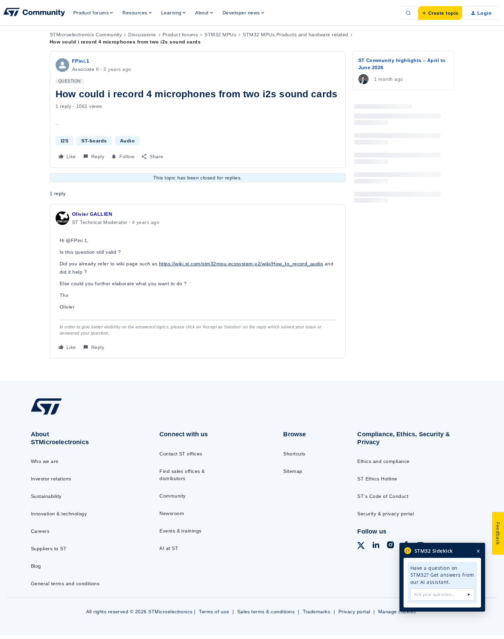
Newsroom (171, 513)
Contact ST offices (180, 453)
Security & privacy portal (385, 513)
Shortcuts (294, 453)
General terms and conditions (65, 583)
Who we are (45, 461)
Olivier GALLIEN (92, 214)
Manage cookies (397, 611)
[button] (440, 13)
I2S (64, 140)
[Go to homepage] (81, 414)
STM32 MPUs (220, 34)
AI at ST (168, 548)
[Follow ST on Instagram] (390, 546)
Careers (40, 531)
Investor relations (51, 478)
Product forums (180, 34)
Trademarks (317, 611)
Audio (127, 140)
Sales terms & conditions (266, 611)
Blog (36, 566)
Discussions (142, 34)
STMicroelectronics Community (86, 34)
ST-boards (94, 140)
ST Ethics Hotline (377, 478)
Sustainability (46, 496)
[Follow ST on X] (361, 546)
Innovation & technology (59, 513)
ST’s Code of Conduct (382, 496)
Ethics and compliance (383, 461)
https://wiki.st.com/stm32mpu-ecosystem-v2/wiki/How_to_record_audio (241, 263)
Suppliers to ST (49, 548)
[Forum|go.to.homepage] (34, 13)
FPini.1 (80, 61)
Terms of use (214, 611)
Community (172, 496)
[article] (198, 281)
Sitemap (292, 471)
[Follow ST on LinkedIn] (376, 546)
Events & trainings (180, 531)
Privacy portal (354, 611)
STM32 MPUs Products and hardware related (295, 34)
